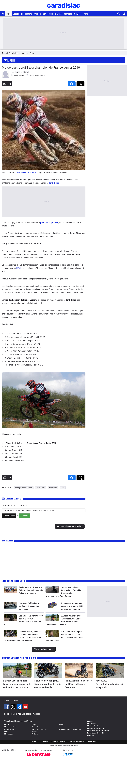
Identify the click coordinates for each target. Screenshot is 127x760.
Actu (9, 14)
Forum (43, 14)
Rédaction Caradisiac (58, 742)
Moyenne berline (10, 727)
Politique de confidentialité (96, 728)
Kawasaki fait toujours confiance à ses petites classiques (29, 606)
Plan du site (91, 723)
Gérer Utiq (90, 735)
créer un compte (48, 510)
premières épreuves (49, 222)
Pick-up (34, 732)
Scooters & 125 (55, 14)
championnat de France (25, 172)
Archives (90, 721)
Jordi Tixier (54, 183)
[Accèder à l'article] (10, 589)
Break (6, 732)
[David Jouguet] (5, 78)
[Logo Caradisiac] (63, 10)
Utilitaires (35, 734)
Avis (36, 14)
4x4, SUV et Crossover (39, 729)
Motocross (53, 488)
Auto (86, 14)
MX (63, 488)
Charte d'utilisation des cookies (98, 731)
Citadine (7, 724)
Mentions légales (93, 726)
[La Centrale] (39, 757)
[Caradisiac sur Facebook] (7, 707)
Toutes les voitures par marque (70, 729)
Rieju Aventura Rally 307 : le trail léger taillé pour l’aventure (79, 684)
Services (77, 14)
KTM (18, 268)
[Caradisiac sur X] (13, 707)
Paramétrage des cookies (96, 733)
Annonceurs (44, 742)
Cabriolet (35, 727)
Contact (33, 742)
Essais (16, 14)
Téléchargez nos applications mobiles (23, 714)
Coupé (34, 724)
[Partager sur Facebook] (72, 83)
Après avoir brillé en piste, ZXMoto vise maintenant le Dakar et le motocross (31, 590)
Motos (61, 724)
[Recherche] (118, 13)
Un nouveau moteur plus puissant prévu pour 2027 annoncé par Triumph (72, 606)
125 (41, 254)
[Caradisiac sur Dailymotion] (19, 707)
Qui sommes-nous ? (77, 742)
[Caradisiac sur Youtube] (25, 707)
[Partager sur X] (81, 83)
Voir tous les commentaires (69, 526)
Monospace (8, 734)
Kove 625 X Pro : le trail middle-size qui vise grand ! (109, 684)
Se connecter (9, 515)
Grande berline (9, 729)
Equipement (26, 14)
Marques (68, 14)
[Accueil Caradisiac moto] (2, 13)
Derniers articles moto (13, 580)
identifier (37, 510)
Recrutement (91, 742)
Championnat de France (23, 488)
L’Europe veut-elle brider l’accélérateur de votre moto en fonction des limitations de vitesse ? (17, 684)
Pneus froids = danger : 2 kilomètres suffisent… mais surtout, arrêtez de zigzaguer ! (47, 684)
